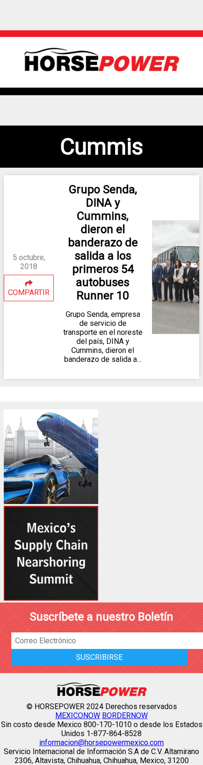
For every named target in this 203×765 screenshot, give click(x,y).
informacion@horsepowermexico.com (101, 742)
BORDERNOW (125, 715)
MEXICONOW (77, 715)
